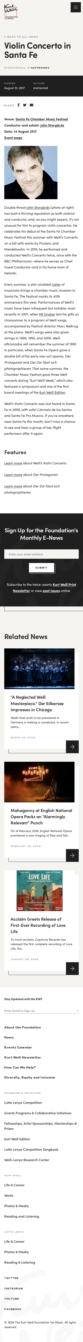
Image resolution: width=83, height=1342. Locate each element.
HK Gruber (47, 314)
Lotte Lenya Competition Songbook (31, 1149)
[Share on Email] (31, 105)
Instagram (13, 1288)
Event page (13, 137)
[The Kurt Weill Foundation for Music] (11, 11)
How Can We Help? (20, 1067)
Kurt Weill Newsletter (22, 1057)
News (9, 1037)
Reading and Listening (21, 1216)
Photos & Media (16, 1205)
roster (56, 284)
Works (8, 1195)
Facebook (12, 1309)
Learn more (13, 463)
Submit (41, 567)
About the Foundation (22, 1027)
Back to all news (22, 37)
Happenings (40, 67)
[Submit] (76, 1011)
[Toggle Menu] (76, 7)
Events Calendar (18, 1047)
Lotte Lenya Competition (23, 1102)
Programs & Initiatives (22, 1093)
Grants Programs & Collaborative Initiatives (38, 1112)
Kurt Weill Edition (52, 392)
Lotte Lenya (14, 1232)
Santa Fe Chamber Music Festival (42, 119)
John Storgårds (52, 125)
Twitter (11, 1278)
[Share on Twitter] (24, 105)
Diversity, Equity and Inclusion (29, 1077)
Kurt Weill (13, 1175)
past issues (51, 590)
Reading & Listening (19, 1262)
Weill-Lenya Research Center (26, 1159)
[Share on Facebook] (18, 105)
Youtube (11, 1298)
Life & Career (14, 1184)
